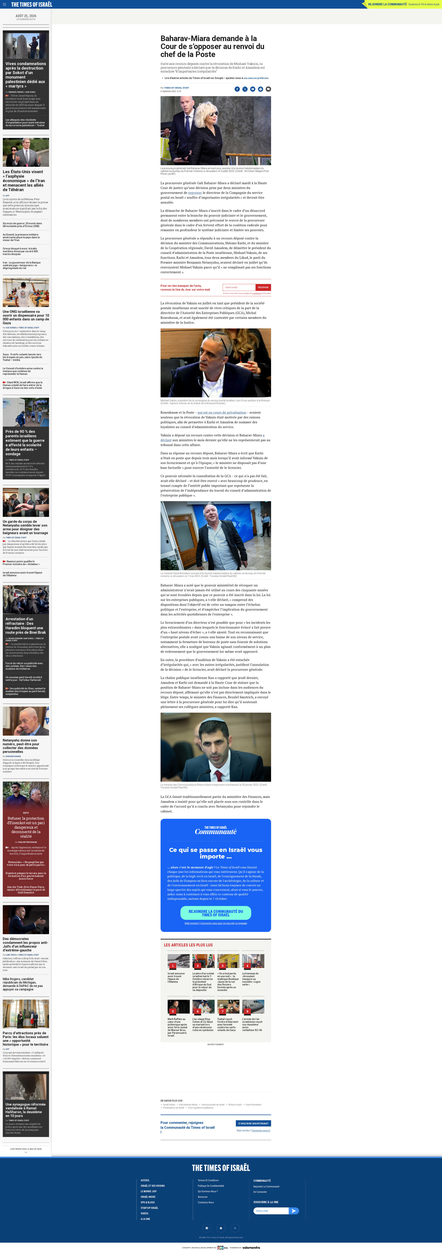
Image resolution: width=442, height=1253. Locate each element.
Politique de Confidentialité (211, 1185)
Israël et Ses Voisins (153, 1185)
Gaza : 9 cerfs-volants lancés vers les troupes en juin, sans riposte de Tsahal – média (22, 357)
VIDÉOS (144, 1213)
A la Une (145, 1219)
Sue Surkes (11, 328)
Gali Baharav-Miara (188, 1104)
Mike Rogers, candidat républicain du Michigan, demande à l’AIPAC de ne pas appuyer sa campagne (23, 984)
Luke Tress (11, 955)
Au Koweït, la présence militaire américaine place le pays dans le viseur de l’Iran (21, 237)
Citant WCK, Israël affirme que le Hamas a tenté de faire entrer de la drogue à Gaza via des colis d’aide (22, 385)
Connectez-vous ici (261, 1130)
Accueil (145, 1180)
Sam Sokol (30, 92)
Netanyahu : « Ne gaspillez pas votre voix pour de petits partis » (26, 863)
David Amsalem (253, 1104)
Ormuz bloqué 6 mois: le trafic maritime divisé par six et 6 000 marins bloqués (20, 251)
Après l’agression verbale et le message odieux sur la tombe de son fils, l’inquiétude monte (26, 850)
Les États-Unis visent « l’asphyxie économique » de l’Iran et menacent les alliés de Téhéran (24, 180)
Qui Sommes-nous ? (208, 1191)
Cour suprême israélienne (200, 1107)
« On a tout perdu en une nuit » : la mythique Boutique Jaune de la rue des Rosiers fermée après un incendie (228, 981)
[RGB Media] (223, 1248)
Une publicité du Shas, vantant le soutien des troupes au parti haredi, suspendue (26, 691)
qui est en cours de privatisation (222, 412)
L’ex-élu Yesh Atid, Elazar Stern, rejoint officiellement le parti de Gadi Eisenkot (26, 889)
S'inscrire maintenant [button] (253, 1123)
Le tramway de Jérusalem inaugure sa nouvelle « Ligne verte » (251, 979)
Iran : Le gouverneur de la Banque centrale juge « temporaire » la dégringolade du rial (22, 265)
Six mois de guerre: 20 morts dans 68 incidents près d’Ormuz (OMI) (22, 225)
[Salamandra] (251, 1247)
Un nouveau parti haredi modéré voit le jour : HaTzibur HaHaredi (24, 678)
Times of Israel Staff (176, 88)
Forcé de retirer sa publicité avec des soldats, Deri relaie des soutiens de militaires (24, 666)
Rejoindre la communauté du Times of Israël (216, 913)
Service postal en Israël (212, 1104)
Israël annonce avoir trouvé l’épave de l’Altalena (176, 977)
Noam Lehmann (16, 638)
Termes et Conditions (208, 1180)
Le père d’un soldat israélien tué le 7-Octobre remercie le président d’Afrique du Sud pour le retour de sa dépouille (203, 981)
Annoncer (203, 1197)
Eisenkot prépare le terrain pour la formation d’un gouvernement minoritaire (26, 875)
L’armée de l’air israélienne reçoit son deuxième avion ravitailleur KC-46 (252, 1025)
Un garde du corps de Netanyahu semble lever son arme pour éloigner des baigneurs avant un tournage (25, 527)
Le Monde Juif (149, 1191)
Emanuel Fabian (16, 92)
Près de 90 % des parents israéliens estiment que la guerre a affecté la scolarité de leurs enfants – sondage (25, 442)
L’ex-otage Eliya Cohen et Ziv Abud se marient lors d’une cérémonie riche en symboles (203, 1025)
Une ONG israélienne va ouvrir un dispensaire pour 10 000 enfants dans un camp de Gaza (26, 317)
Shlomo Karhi (235, 1104)
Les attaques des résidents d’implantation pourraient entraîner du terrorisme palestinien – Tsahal (25, 122)
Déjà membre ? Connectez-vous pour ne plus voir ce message (216, 923)
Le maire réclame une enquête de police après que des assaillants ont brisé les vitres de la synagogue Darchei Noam (24, 1128)
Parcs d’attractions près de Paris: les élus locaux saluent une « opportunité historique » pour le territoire (26, 1039)
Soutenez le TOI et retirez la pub (424, 4)
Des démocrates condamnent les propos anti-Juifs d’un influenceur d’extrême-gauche (25, 944)
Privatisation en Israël (173, 1107)
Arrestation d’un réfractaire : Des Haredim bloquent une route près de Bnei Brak (26, 626)
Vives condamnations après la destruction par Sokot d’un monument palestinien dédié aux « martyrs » (26, 75)
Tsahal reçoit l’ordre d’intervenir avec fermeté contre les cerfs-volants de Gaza (227, 1025)
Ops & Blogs (148, 1202)
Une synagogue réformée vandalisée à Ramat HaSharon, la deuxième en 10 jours (26, 1110)
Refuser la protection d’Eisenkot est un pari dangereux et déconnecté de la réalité (26, 827)
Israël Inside (169, 1104)
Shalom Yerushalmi (27, 842)
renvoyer (195, 192)
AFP (7, 196)
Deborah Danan (13, 756)
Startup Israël (149, 1208)
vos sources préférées (256, 78)
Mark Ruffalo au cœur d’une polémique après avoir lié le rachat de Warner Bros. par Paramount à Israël (177, 1027)
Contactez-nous (206, 1202)
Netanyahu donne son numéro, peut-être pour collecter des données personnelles (21, 746)
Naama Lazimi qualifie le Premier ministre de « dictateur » (21, 563)
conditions (257, 293)
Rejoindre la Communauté (387, 4)
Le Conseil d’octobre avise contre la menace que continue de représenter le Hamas (23, 371)
